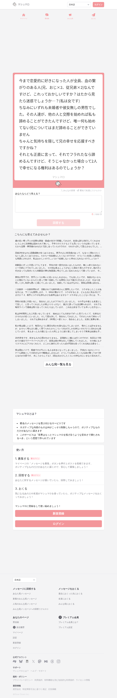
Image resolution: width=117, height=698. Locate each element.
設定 (15, 637)
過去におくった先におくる (70, 593)
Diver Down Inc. (22, 694)
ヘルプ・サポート (39, 671)
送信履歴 (19, 627)
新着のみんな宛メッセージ (25, 598)
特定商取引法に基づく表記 (35, 689)
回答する (58, 222)
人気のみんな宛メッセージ (25, 604)
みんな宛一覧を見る (58, 364)
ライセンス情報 (83, 680)
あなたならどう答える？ (27, 193)
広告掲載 (52, 689)
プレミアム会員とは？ (68, 622)
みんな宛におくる (66, 604)
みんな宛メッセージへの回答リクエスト (31, 609)
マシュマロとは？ (21, 671)
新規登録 (58, 513)
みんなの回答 (69, 190)
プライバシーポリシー (23, 680)
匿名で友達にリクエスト (91, 190)
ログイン (98, 4)
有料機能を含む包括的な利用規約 (59, 680)
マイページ (18, 632)
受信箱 (16, 622)
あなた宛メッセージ (22, 593)
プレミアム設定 (65, 627)
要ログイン (35, 458)
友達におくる (64, 598)
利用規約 (39, 680)
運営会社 (17, 689)
